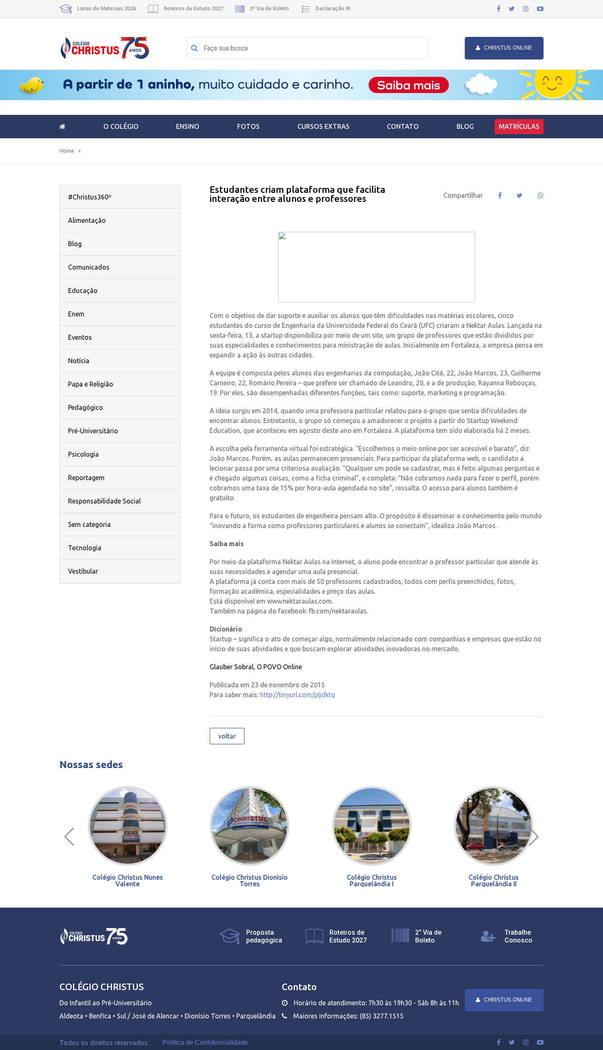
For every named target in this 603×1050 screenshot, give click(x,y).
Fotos (248, 126)
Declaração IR (332, 8)
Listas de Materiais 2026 (106, 8)
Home (66, 151)
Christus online (508, 48)
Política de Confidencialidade (205, 1042)
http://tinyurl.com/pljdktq (297, 694)
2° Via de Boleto (428, 936)
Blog (465, 126)
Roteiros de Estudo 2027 (192, 8)
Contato (403, 126)
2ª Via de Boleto (269, 8)
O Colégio (121, 126)
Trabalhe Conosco (518, 936)
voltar (227, 736)
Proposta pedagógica (264, 936)
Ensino (187, 126)
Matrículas (519, 126)
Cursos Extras (323, 126)
